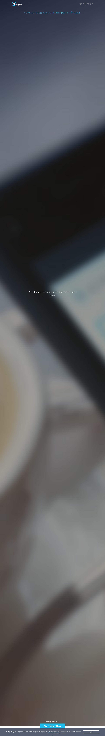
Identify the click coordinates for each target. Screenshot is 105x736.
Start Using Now (52, 726)
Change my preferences (60, 733)
